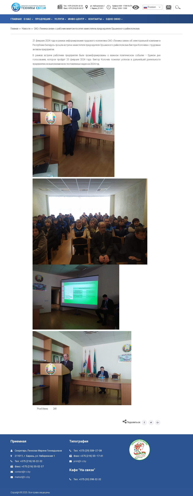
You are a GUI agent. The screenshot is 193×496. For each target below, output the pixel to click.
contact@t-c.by (22, 471)
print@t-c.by (80, 461)
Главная (14, 28)
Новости (26, 28)
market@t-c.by (22, 477)
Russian (151, 7)
